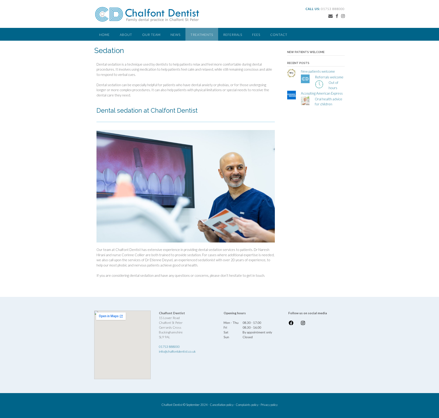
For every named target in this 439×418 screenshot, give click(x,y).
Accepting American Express (322, 93)
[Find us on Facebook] (337, 16)
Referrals (232, 35)
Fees (256, 35)
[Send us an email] (330, 16)
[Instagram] (303, 324)
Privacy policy (269, 405)
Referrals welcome (329, 77)
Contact (278, 35)
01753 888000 (169, 347)
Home (104, 35)
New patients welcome (318, 71)
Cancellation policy (221, 405)
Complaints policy (247, 405)
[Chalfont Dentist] (147, 14)
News (175, 35)
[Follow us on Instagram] (343, 16)
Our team (151, 35)
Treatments (201, 35)
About (126, 35)
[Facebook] (291, 324)
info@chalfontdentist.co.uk (177, 351)
